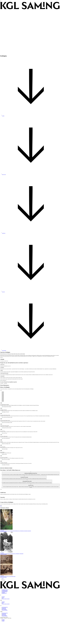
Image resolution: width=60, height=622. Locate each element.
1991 (2, 401)
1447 (2, 393)
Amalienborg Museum (5, 589)
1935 (2, 400)
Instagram (3, 620)
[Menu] (0, 1)
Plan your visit (2, 364)
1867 (2, 398)
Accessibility (2, 367)
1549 (2, 394)
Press (2, 603)
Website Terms (4, 608)
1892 (2, 399)
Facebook (3, 619)
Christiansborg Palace (5, 590)
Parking (1, 370)
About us (3, 597)
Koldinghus (3, 592)
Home (3, 578)
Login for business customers (5, 598)
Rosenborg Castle (4, 593)
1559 (2, 395)
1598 (2, 396)
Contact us (3, 596)
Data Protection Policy (5, 607)
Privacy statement (4, 609)
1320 (2, 392)
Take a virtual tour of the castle (4, 373)
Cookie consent (4, 613)
